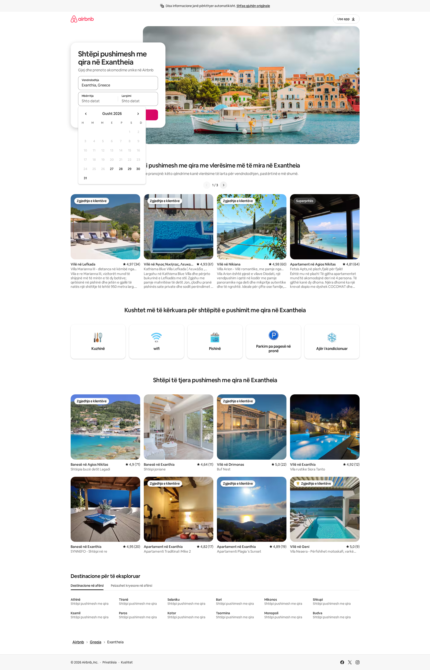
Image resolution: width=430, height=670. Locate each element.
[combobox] (118, 85)
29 (129, 169)
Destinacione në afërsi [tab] (87, 586)
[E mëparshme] (206, 185)
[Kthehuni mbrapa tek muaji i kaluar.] (86, 113)
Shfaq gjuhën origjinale (253, 6)
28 (121, 169)
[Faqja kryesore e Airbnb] (82, 19)
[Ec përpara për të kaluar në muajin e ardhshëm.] (138, 113)
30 (138, 169)
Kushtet (127, 662)
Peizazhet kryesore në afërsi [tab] (131, 586)
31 (85, 178)
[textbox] (98, 101)
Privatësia (109, 662)
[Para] (223, 185)
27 (112, 169)
